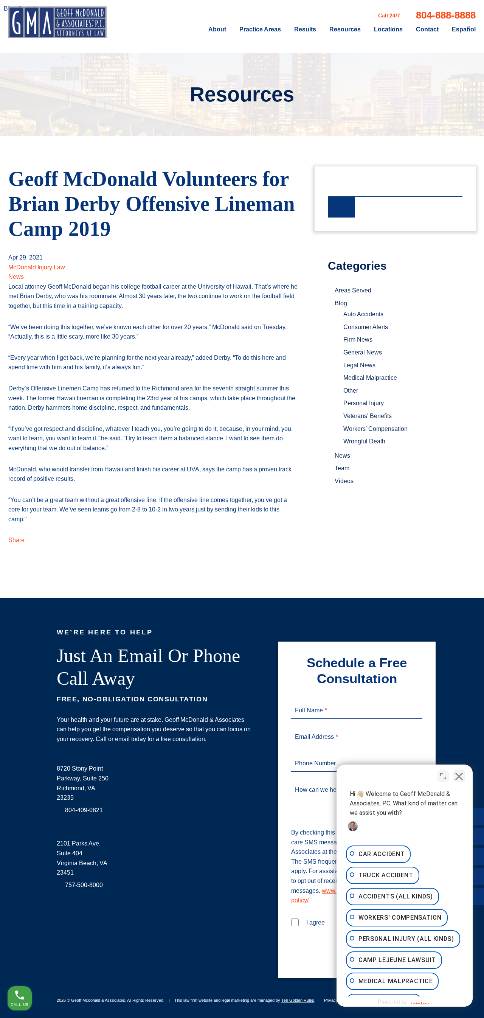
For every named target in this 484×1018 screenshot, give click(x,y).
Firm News (357, 339)
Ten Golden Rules (297, 1000)
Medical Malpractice (370, 378)
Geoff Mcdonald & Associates (98, 1000)
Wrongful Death (364, 441)
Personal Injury (363, 403)
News (16, 277)
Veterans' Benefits (367, 416)
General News (362, 352)
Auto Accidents (363, 314)
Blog (341, 303)
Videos (344, 481)
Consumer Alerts (365, 327)
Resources (345, 29)
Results (305, 29)
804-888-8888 (446, 15)
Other (350, 390)
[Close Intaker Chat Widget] (459, 776)
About (217, 29)
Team (342, 468)
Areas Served (353, 290)
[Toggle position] (443, 776)
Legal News (359, 365)
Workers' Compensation (375, 429)
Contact (427, 29)
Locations (388, 29)
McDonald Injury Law (36, 267)
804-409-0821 (84, 810)
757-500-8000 (84, 885)
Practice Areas (260, 29)
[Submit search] (341, 207)
